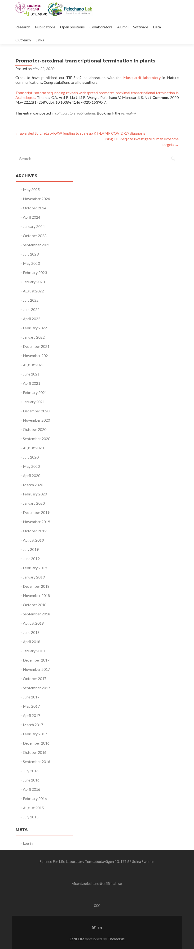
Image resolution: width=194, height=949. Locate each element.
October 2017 (34, 678)
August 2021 (33, 364)
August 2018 (33, 623)
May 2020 (31, 466)
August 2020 (33, 448)
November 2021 (36, 355)
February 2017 (35, 734)
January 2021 (34, 401)
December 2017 (36, 660)
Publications (45, 27)
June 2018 (31, 632)
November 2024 (36, 198)
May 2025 (31, 189)
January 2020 (34, 503)
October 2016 (34, 752)
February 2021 (35, 392)
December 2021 (36, 346)
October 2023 (34, 235)
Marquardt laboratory (142, 77)
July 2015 (31, 817)
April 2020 (31, 475)
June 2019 (31, 558)
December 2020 (36, 411)
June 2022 (31, 309)
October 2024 (34, 208)
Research (22, 27)
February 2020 (35, 494)
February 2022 (35, 328)
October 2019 (34, 531)
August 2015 (33, 807)
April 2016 (31, 789)
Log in (28, 843)
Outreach (23, 40)
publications (86, 113)
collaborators (65, 113)
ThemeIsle (116, 938)
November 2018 (36, 595)
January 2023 (34, 281)
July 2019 (31, 549)
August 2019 (33, 540)
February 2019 (35, 567)
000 (97, 905)
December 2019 (36, 512)
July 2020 (31, 457)
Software (140, 27)
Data (157, 27)
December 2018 (36, 586)
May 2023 (31, 263)
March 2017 (33, 724)
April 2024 (31, 217)
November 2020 (36, 420)
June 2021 (31, 374)
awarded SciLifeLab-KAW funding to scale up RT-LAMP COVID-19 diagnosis (80, 133)
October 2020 (34, 429)
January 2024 (34, 226)
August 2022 (33, 291)
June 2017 (31, 697)
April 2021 (31, 383)
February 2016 (35, 798)
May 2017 (31, 706)
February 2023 (35, 272)
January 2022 (34, 337)
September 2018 (36, 614)
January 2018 (34, 651)
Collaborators (100, 27)
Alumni (122, 27)
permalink (129, 113)
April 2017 (31, 715)
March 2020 (33, 484)
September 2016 (36, 761)
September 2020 (36, 438)
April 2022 (31, 318)
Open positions (72, 27)
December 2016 (36, 743)
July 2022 (31, 300)
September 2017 (36, 687)
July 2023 (31, 254)
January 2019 (34, 577)
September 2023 (36, 245)
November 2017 (36, 669)
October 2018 (34, 604)
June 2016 (31, 780)
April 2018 (31, 641)
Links (39, 40)
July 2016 (31, 770)
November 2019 (36, 521)
